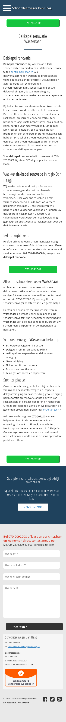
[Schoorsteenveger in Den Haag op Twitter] (52, 699)
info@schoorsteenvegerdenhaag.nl (24, 646)
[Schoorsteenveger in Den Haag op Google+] (60, 699)
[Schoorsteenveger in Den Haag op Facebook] (45, 699)
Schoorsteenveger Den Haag (31, 8)
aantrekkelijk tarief (22, 72)
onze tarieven (51, 409)
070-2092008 (33, 23)
